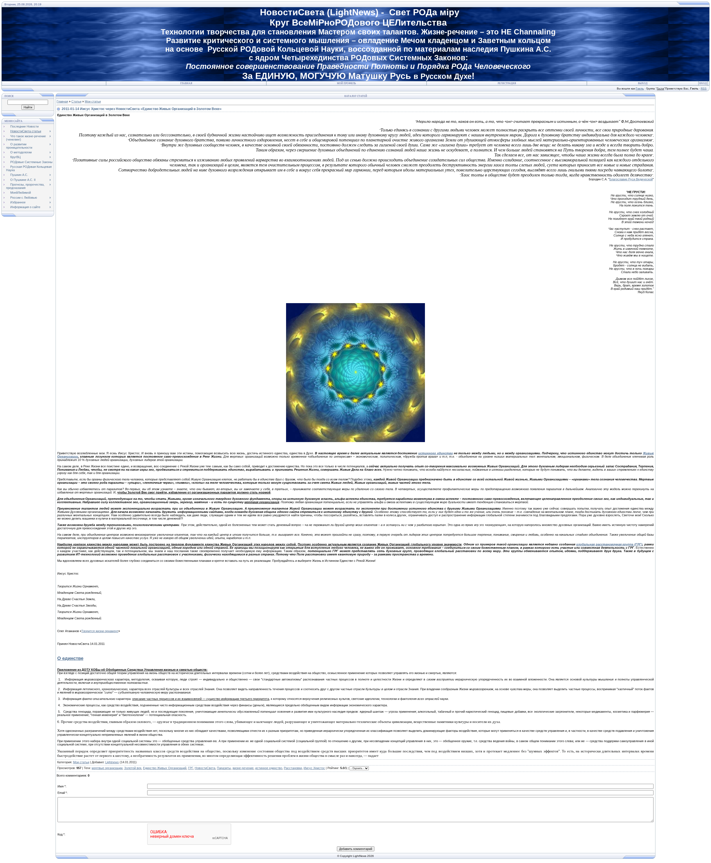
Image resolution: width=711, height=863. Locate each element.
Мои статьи (93, 101)
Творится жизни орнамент (99, 631)
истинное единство (268, 768)
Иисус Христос (314, 768)
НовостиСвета (205, 768)
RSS (704, 88)
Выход (642, 83)
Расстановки (293, 768)
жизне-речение (243, 768)
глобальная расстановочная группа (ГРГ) (609, 544)
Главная (186, 83)
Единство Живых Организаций (164, 768)
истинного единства (435, 453)
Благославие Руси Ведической (631, 179)
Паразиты (224, 768)
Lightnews (112, 762)
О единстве (70, 658)
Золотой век (132, 768)
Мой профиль (346, 83)
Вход (703, 83)
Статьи (76, 101)
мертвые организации (107, 768)
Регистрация (507, 83)
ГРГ (190, 768)
